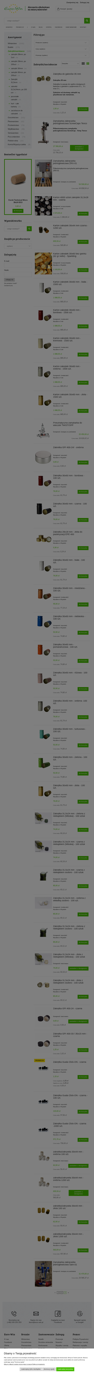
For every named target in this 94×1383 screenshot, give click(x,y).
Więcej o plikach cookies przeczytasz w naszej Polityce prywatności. (24, 1364)
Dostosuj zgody (49, 1369)
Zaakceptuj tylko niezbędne (31, 1369)
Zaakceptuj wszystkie (65, 1369)
